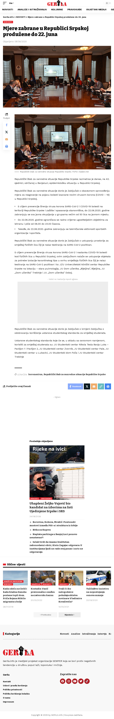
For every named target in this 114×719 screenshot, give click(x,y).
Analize (75, 634)
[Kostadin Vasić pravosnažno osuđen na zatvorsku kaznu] (43, 578)
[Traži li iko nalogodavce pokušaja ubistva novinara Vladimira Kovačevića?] (70, 578)
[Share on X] (6, 132)
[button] (5, 3)
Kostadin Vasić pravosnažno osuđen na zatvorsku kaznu (43, 592)
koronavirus (35, 374)
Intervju (102, 634)
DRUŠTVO (36, 584)
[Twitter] (81, 681)
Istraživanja (89, 634)
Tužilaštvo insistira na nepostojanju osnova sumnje (97, 592)
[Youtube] (74, 681)
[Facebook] (62, 681)
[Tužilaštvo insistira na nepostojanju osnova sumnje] (98, 578)
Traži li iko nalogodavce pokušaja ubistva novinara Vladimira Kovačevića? (70, 595)
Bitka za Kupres (42, 529)
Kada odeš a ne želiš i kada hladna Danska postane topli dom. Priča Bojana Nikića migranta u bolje (15, 595)
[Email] (6, 139)
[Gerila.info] (57, 3)
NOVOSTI (8, 22)
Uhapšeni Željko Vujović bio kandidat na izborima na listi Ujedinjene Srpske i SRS (51, 507)
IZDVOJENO (46, 498)
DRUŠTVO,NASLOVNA (13, 581)
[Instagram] (68, 681)
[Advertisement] (63, 302)
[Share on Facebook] (6, 124)
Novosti (64, 634)
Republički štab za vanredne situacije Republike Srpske (75, 374)
